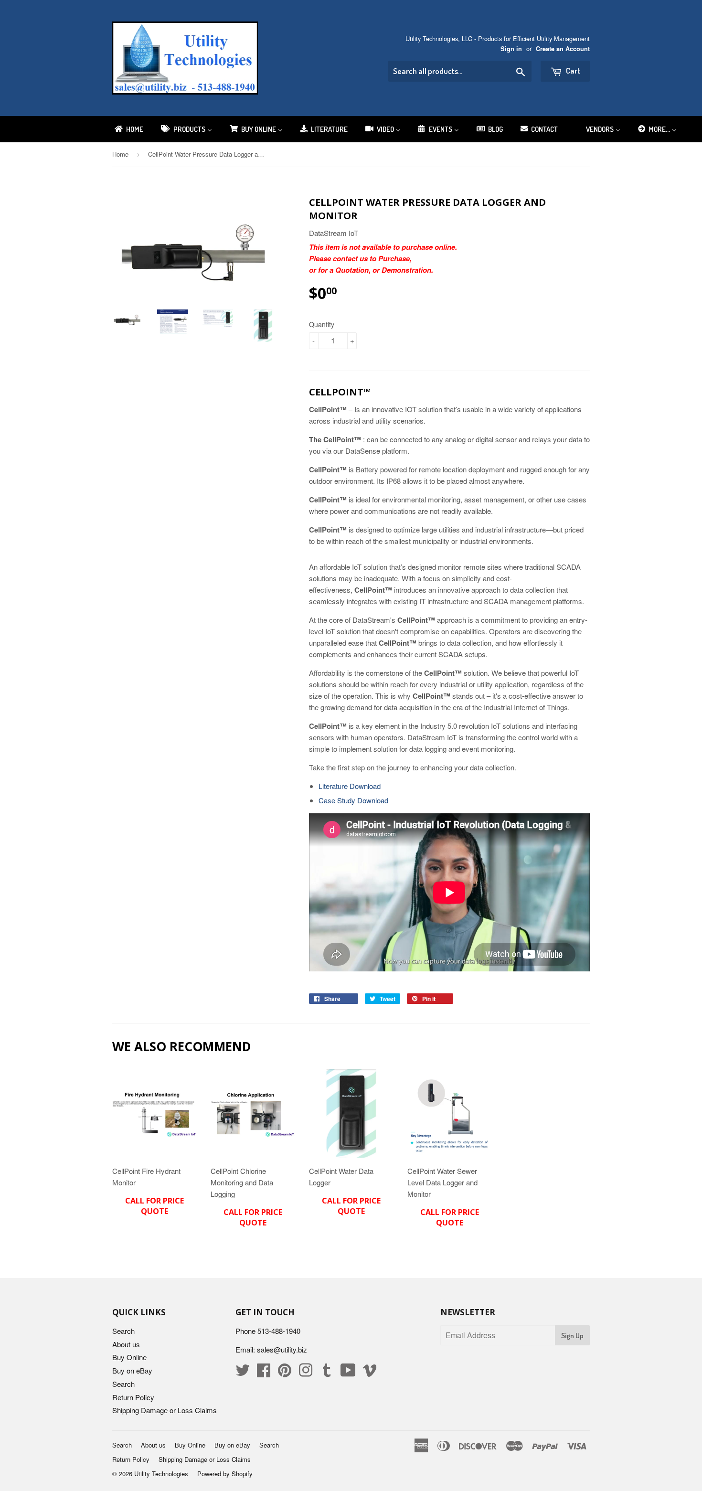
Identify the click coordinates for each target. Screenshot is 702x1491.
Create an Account (563, 48)
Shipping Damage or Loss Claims (164, 1410)
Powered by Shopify (225, 1473)
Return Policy (133, 1397)
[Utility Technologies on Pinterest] (284, 1373)
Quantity (321, 324)
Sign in (511, 48)
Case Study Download (353, 800)
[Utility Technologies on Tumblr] (326, 1373)
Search (123, 1331)
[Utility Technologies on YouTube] (348, 1373)
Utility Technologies (161, 1473)
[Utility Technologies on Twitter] (242, 1373)
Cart (572, 70)
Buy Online (129, 1357)
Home (120, 154)
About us (126, 1344)
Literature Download (350, 786)
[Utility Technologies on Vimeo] (369, 1373)
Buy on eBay (132, 1370)
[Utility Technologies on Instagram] (305, 1373)
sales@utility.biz (282, 1349)
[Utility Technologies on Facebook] (263, 1373)
